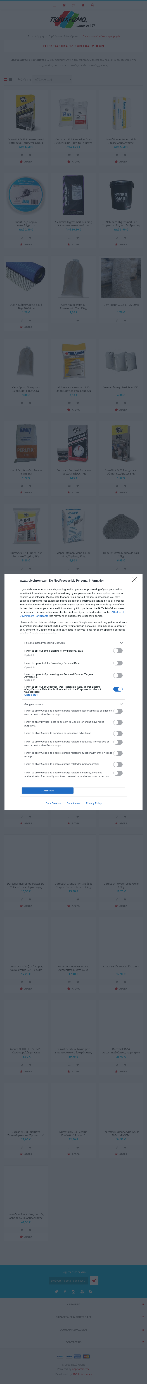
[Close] (135, 580)
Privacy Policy (94, 803)
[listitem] (73, 643)
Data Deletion (53, 803)
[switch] (118, 650)
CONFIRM (47, 790)
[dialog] (73, 692)
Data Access (73, 803)
